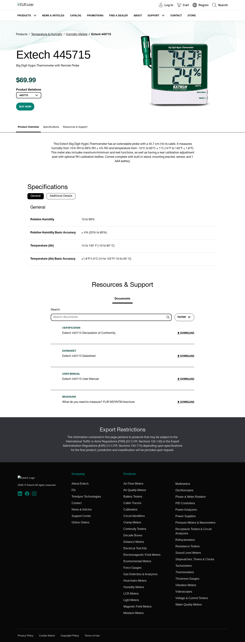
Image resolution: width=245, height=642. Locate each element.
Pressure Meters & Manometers (195, 522)
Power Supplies (185, 516)
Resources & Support (75, 127)
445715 (23, 95)
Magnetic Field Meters (137, 606)
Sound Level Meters (188, 552)
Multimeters (182, 483)
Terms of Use (92, 635)
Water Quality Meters (188, 604)
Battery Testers (132, 496)
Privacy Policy (25, 635)
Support (153, 16)
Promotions (95, 16)
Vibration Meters (185, 585)
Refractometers (185, 539)
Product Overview (28, 127)
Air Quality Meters (134, 490)
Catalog (75, 16)
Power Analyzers (186, 509)
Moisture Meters (133, 613)
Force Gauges (132, 567)
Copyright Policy (70, 635)
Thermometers (184, 572)
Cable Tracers (132, 503)
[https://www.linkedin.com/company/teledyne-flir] (20, 493)
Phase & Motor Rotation (190, 496)
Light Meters (131, 600)
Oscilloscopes (184, 490)
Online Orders (80, 522)
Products (24, 16)
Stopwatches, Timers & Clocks (194, 559)
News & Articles (53, 16)
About (138, 16)
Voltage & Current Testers (191, 598)
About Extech (80, 483)
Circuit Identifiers (134, 515)
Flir (74, 490)
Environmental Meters (137, 561)
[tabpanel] (122, 234)
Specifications (51, 127)
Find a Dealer (118, 16)
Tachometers (183, 565)
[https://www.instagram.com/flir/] (34, 493)
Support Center (81, 515)
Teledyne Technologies (86, 496)
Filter (182, 317)
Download (187, 333)
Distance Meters (133, 541)
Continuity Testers (134, 528)
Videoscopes (183, 591)
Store (192, 16)
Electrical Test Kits (135, 548)
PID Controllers (185, 503)
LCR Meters (131, 593)
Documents (122, 299)
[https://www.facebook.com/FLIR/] (27, 493)
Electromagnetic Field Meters (142, 554)
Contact (176, 16)
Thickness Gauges (187, 578)
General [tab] (35, 196)
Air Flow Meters (133, 483)
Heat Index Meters (135, 580)
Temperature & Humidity (46, 34)
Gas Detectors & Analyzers (140, 574)
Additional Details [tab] (61, 196)
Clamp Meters (132, 522)
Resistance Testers (187, 546)
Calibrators (130, 509)
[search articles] (169, 317)
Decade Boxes (132, 535)
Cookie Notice (47, 635)
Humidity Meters (76, 34)
